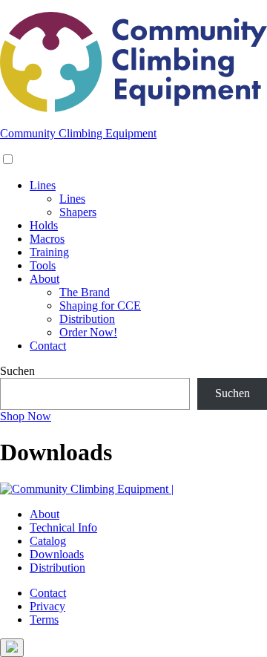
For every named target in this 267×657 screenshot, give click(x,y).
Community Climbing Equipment (78, 133)
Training (49, 252)
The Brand (84, 292)
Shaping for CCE (100, 305)
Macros (47, 238)
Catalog (48, 541)
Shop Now (25, 416)
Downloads (57, 554)
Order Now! (88, 332)
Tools (43, 265)
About (44, 278)
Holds (44, 225)
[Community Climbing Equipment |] (133, 108)
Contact (48, 345)
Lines (43, 185)
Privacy (47, 606)
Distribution (87, 319)
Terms (44, 619)
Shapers (77, 212)
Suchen (17, 371)
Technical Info (63, 527)
